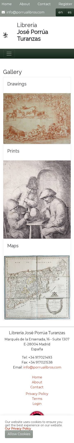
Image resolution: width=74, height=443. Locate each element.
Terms (37, 399)
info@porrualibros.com (25, 12)
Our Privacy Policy (18, 428)
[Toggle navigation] (9, 54)
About (25, 4)
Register (65, 4)
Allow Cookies (19, 434)
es (69, 12)
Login (37, 404)
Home (7, 4)
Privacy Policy (37, 394)
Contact (44, 4)
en (60, 12)
